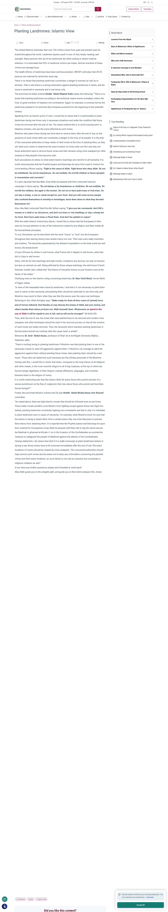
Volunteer (147, 9)
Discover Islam (33, 17)
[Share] (4, 899)
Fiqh (87, 17)
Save (21, 43)
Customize (150, 897)
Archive (101, 17)
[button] (71, 43)
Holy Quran (112, 17)
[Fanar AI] (4, 906)
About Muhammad (55, 17)
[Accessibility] (148, 2)
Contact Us (125, 17)
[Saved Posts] (152, 2)
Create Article (133, 9)
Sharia (74, 17)
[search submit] (98, 9)
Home (20, 17)
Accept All (141, 905)
